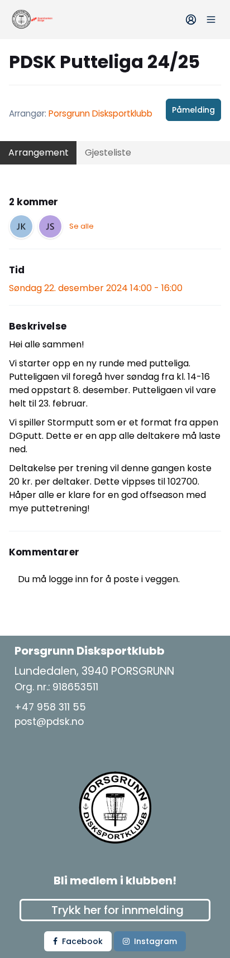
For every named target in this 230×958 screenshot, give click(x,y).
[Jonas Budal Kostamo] (21, 226)
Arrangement (38, 152)
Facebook (82, 941)
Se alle (81, 226)
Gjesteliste (108, 152)
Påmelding (193, 109)
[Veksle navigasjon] (211, 19)
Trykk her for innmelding (117, 910)
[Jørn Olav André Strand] (50, 226)
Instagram (155, 941)
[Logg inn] (191, 19)
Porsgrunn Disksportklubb (100, 113)
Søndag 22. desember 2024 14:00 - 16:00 (96, 288)
